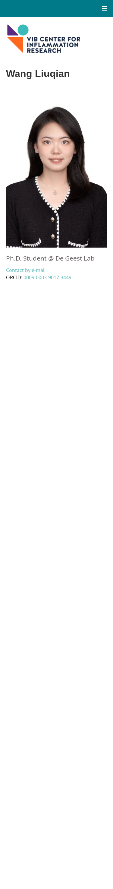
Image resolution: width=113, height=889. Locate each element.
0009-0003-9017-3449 (47, 277)
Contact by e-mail (26, 270)
